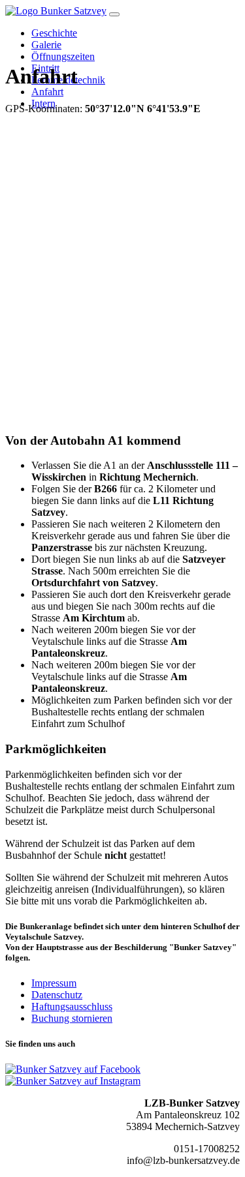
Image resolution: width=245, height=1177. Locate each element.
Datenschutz (56, 994)
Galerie (46, 44)
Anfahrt (47, 91)
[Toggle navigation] (114, 14)
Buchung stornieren (71, 1018)
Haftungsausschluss (71, 1006)
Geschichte (54, 32)
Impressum (53, 983)
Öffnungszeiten (63, 56)
